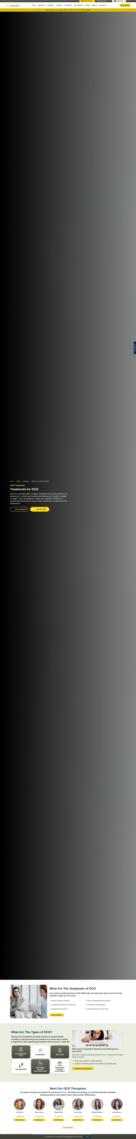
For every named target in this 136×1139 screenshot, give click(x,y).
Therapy (59, 5)
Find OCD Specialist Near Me (83, 1068)
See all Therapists (68, 1127)
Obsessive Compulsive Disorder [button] (40, 481)
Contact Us (103, 5)
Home (34, 5)
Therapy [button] (18, 481)
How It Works (78, 5)
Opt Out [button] (87, 1136)
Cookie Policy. (69, 1136)
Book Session (19, 1119)
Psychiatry (68, 5)
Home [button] (12, 481)
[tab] (21, 1051)
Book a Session (125, 5)
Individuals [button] (26, 481)
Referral (94, 5)
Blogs (88, 5)
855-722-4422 (103, 1)
